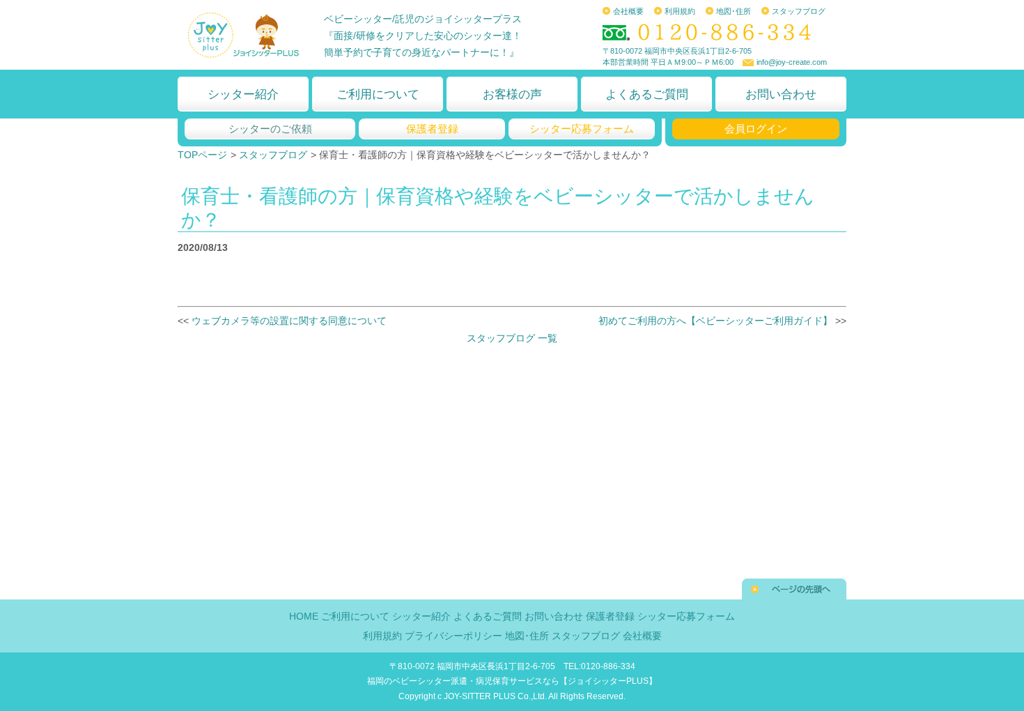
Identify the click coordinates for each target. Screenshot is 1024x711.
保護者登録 (432, 129)
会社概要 (628, 11)
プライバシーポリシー (453, 635)
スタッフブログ (798, 11)
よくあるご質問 (646, 94)
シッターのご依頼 (270, 129)
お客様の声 (512, 94)
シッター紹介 (243, 94)
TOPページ (202, 154)
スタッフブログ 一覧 (512, 338)
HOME (303, 616)
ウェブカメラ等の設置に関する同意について (289, 320)
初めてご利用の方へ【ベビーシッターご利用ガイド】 (716, 320)
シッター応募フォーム (581, 129)
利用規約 (680, 11)
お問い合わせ (780, 94)
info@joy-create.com (792, 62)
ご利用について (377, 94)
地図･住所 (733, 11)
